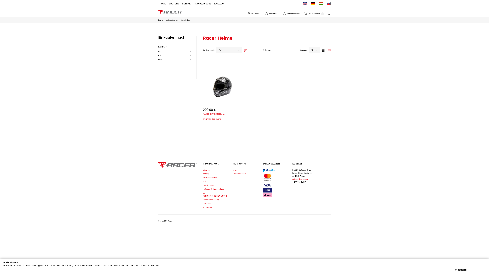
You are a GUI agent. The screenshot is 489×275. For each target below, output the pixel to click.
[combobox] (229, 50)
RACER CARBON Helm (214, 114)
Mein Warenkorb (239, 174)
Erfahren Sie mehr (212, 119)
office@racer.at (300, 179)
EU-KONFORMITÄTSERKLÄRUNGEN (215, 194)
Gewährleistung (209, 185)
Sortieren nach (208, 50)
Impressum (207, 207)
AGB (204, 181)
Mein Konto (255, 14)
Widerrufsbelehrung (211, 199)
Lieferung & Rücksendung (213, 189)
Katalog (206, 174)
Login (235, 170)
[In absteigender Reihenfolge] (245, 49)
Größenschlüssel (210, 177)
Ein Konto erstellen (294, 14)
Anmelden (273, 14)
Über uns (206, 170)
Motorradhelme (172, 20)
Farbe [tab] (161, 46)
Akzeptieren (478, 270)
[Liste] (329, 50)
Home (160, 20)
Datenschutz (208, 203)
